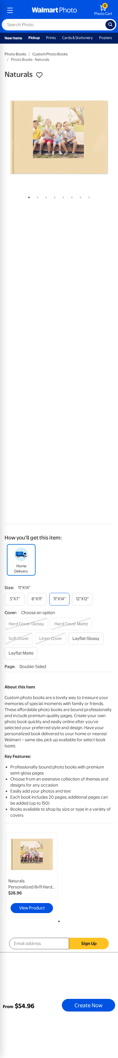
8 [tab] (88, 196)
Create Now (88, 1005)
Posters (105, 38)
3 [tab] (45, 196)
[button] (39, 75)
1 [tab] (28, 196)
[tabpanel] (59, 137)
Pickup (34, 38)
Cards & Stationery (77, 38)
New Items (13, 38)
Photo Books (15, 54)
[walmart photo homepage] (54, 10)
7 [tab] (79, 196)
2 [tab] (36, 196)
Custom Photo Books (50, 54)
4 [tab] (53, 196)
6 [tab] (71, 196)
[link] (32, 874)
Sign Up (89, 943)
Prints (51, 38)
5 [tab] (62, 196)
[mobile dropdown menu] (10, 10)
